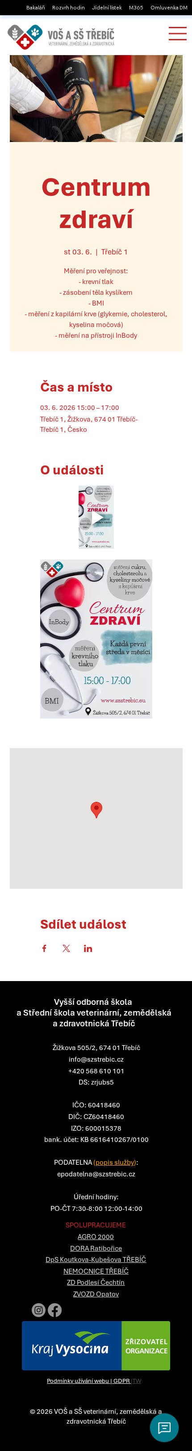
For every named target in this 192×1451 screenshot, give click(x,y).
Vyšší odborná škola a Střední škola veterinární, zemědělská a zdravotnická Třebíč (94, 1012)
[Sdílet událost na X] (66, 948)
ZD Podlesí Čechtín (96, 1282)
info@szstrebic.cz (96, 1059)
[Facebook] (55, 1310)
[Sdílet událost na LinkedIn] (88, 948)
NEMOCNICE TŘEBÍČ (96, 1271)
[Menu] (178, 34)
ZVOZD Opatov (96, 1294)
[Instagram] (39, 1310)
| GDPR (120, 1381)
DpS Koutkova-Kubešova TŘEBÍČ (96, 1259)
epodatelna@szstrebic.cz (96, 1174)
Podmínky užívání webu (78, 1381)
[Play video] (96, 517)
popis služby (115, 1162)
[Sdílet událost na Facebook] (44, 948)
